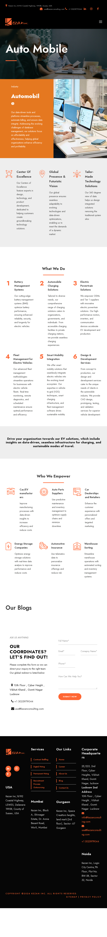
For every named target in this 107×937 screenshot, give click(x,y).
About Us (63, 773)
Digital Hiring (39, 766)
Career (62, 766)
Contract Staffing (40, 759)
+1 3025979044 (23, 701)
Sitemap (71, 896)
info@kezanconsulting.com (91, 819)
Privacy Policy (90, 896)
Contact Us (63, 787)
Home (61, 759)
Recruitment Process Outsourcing (38, 784)
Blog (61, 780)
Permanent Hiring (41, 773)
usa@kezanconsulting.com (29, 709)
